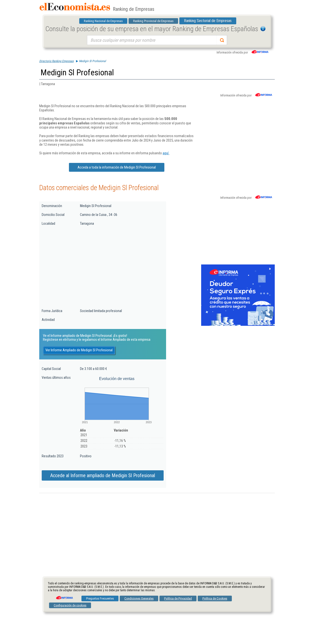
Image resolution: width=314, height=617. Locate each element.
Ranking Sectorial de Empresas (208, 20)
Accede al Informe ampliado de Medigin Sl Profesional (102, 475)
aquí (166, 153)
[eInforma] (64, 595)
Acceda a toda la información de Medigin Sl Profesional (117, 167)
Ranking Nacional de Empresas (103, 21)
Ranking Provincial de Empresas (153, 21)
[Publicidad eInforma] (238, 325)
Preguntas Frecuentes (100, 598)
